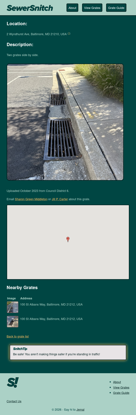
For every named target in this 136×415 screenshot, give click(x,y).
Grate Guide (116, 7)
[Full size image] (65, 122)
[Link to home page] (30, 6)
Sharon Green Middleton (31, 199)
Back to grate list (18, 336)
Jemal (80, 409)
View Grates (92, 7)
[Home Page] (13, 387)
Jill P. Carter (60, 199)
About (72, 7)
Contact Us (14, 401)
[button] (68, 239)
